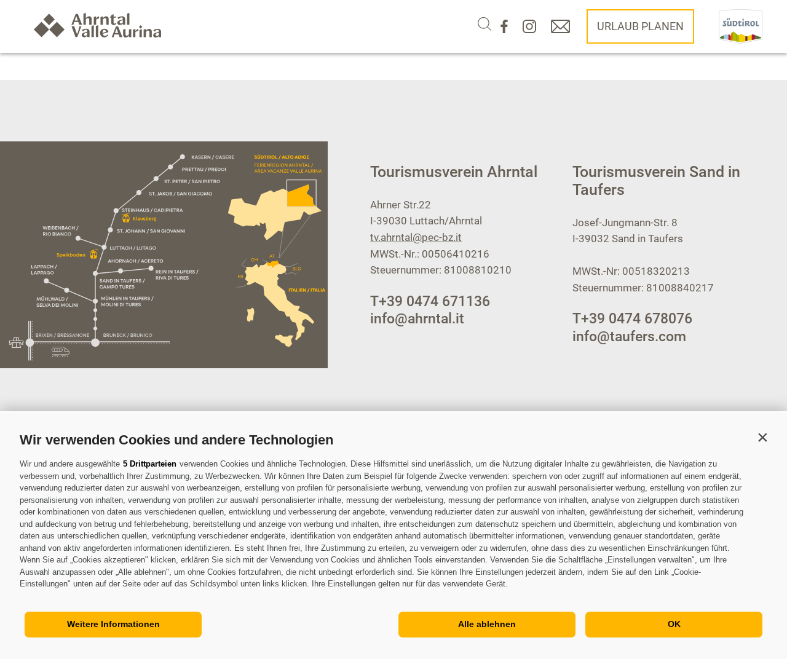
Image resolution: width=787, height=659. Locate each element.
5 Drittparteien (149, 463)
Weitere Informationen (113, 624)
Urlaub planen (640, 26)
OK (674, 624)
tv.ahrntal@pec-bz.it (416, 237)
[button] (762, 437)
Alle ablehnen (487, 624)
